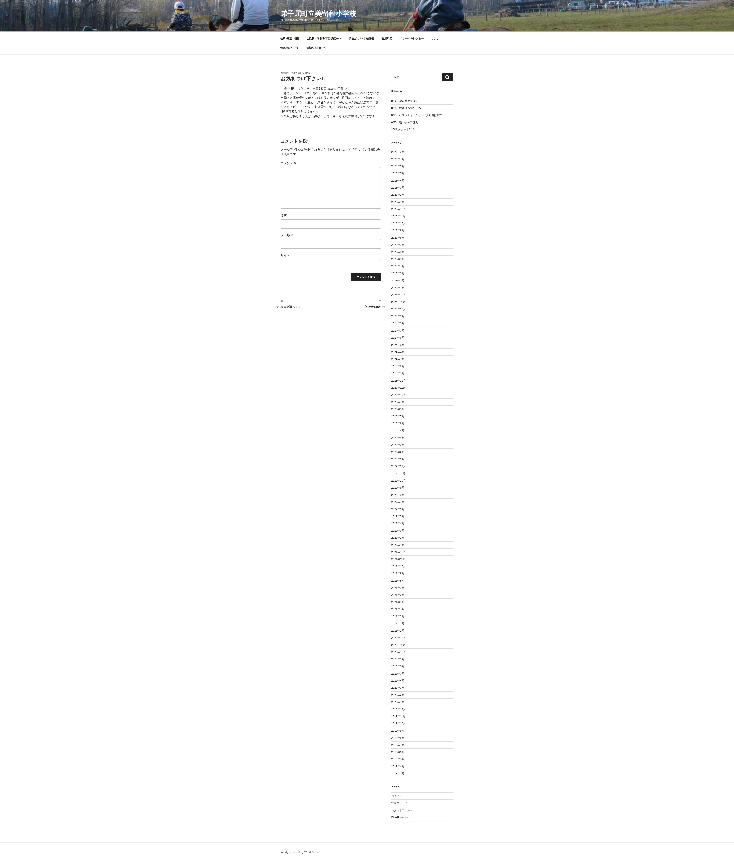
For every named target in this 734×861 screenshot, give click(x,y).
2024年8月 (397, 323)
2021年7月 (397, 587)
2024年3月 (397, 359)
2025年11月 (398, 216)
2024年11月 (398, 301)
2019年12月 (398, 709)
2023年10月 (398, 394)
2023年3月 (397, 444)
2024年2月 (397, 366)
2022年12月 (398, 466)
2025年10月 (398, 223)
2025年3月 (397, 273)
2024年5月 (397, 344)
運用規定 (387, 38)
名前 (286, 215)
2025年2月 (397, 280)
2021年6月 (397, 594)
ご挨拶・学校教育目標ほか (322, 38)
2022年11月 (398, 473)
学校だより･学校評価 (361, 38)
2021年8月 (397, 580)
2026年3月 (397, 187)
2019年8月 (397, 737)
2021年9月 (397, 573)
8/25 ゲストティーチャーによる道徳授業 (416, 115)
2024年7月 (397, 330)
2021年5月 (397, 602)
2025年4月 (397, 266)
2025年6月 (397, 252)
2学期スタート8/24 (402, 129)
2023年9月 (397, 402)
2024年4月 (397, 351)
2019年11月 (398, 716)
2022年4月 (397, 523)
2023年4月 (397, 437)
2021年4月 (397, 609)
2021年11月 (398, 559)
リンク (435, 38)
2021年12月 (398, 552)
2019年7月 (397, 745)
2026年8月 (397, 151)
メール (287, 235)
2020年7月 (397, 673)
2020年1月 (397, 702)
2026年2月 (397, 194)
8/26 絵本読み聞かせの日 (407, 107)
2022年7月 (397, 501)
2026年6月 (397, 166)
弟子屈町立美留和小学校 (318, 13)
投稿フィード (399, 803)
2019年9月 (397, 730)
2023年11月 (398, 387)
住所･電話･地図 (289, 38)
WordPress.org (400, 817)
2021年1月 (397, 630)
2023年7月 (397, 416)
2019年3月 (397, 773)
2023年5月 (397, 430)
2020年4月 (397, 680)
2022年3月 (397, 530)
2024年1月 (397, 373)
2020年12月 (398, 637)
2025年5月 (397, 259)
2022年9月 (397, 487)
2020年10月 (398, 651)
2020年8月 (397, 666)
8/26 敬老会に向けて (404, 100)
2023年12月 (398, 380)
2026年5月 (397, 173)
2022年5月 (397, 516)
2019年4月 (397, 766)
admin (306, 73)
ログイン (396, 796)
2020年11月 (398, 644)
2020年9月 (397, 659)
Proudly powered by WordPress (298, 852)
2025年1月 (397, 287)
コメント (289, 163)
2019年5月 (397, 759)
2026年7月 (397, 159)
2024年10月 (398, 309)
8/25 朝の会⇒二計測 (404, 122)
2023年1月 (397, 459)
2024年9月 (397, 316)
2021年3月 (397, 616)
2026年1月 (397, 201)
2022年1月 (397, 544)
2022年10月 (398, 480)
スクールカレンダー (412, 38)
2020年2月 (397, 694)
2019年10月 (398, 723)
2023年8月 (397, 409)
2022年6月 (397, 509)
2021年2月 (397, 623)
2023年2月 (397, 452)
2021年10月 (398, 566)
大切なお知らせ (315, 47)
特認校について (289, 47)
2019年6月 (397, 752)
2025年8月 (397, 237)
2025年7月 (397, 244)
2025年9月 (397, 230)
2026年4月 (397, 180)
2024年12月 (398, 294)
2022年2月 (397, 537)
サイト (285, 255)
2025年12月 (398, 209)
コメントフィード (402, 810)
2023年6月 (397, 423)
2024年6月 (397, 337)
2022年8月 (397, 494)
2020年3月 (397, 687)
